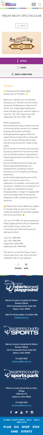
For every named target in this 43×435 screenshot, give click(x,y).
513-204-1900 (32, 315)
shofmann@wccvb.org (21, 361)
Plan (7, 427)
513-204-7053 (21, 358)
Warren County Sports (14, 420)
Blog (29, 420)
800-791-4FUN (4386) (14, 315)
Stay (36, 427)
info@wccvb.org (22, 317)
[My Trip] (28, 4)
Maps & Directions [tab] (23, 74)
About (37, 420)
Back (21, 26)
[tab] (21, 67)
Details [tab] (23, 61)
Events (26, 431)
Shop (26, 427)
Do (16, 427)
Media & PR (21, 422)
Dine (14, 431)
